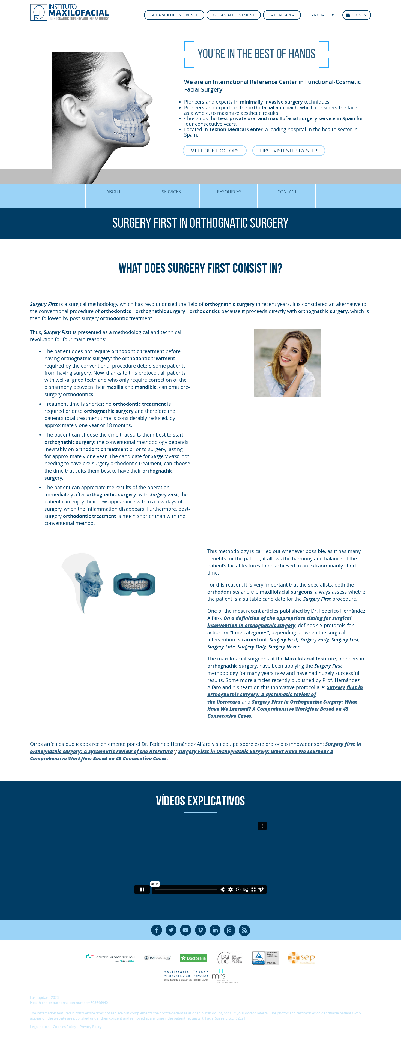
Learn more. (174, 1038)
